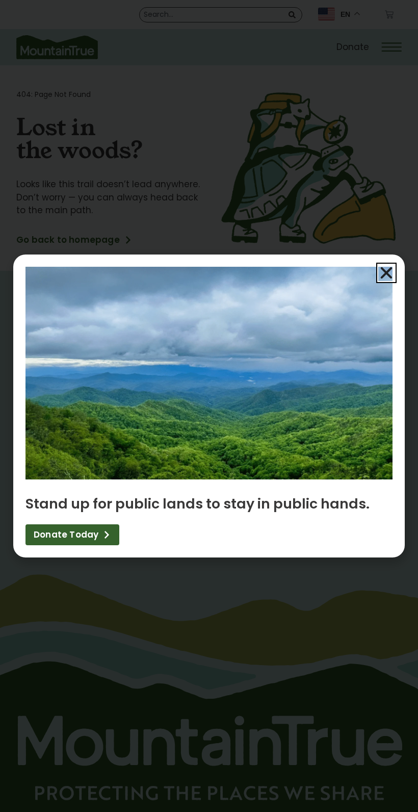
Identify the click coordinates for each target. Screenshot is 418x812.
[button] (386, 273)
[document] (209, 406)
